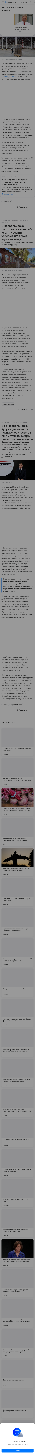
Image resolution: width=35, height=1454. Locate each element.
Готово (17, 1450)
